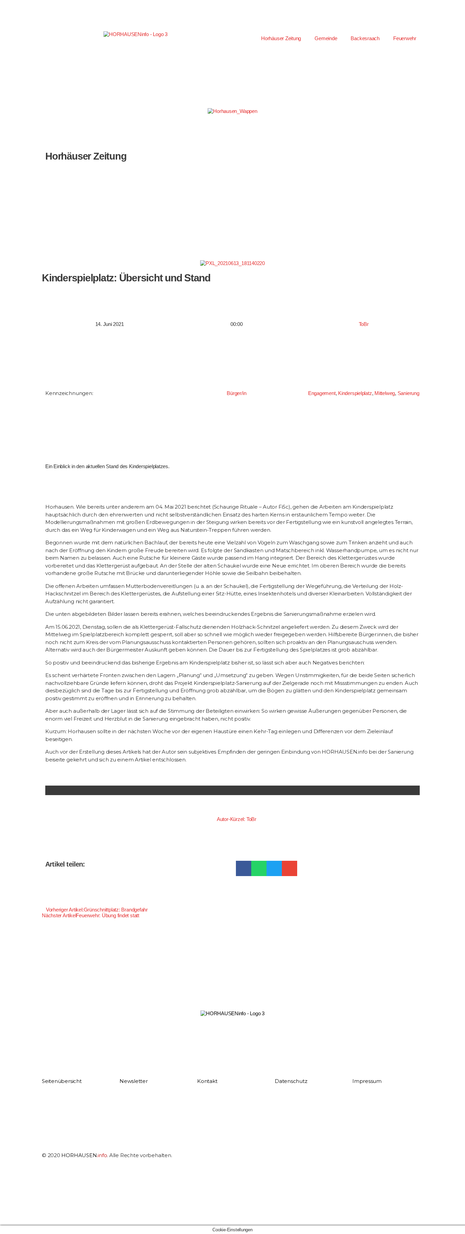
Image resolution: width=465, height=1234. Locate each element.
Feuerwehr (404, 38)
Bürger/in (236, 393)
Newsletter (133, 1081)
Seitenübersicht (62, 1081)
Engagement (322, 393)
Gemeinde (326, 38)
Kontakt (207, 1081)
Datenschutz (291, 1081)
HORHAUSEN (84, 1155)
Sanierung (408, 393)
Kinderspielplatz (355, 393)
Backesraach (365, 38)
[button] (243, 868)
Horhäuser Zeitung (281, 38)
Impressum (367, 1081)
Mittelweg (384, 393)
